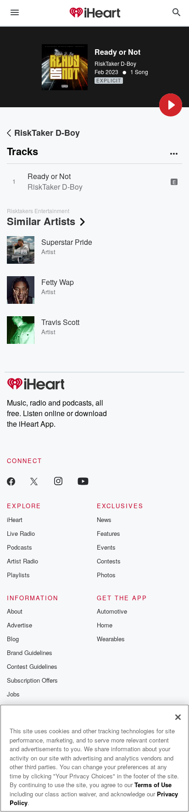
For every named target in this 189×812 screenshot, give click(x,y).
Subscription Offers (32, 680)
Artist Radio (22, 561)
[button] (170, 104)
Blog (13, 638)
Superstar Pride (66, 242)
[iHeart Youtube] (83, 481)
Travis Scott (60, 322)
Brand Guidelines (29, 652)
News (104, 519)
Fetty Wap (57, 282)
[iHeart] (94, 13)
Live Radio (21, 533)
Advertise (19, 625)
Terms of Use (153, 784)
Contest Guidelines (32, 666)
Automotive (112, 611)
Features (108, 533)
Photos (106, 574)
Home (104, 625)
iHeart (14, 519)
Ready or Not (49, 176)
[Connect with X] (34, 481)
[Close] (178, 717)
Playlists (18, 574)
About (14, 611)
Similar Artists (41, 221)
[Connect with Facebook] (11, 481)
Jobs (13, 694)
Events (106, 547)
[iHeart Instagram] (58, 481)
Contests (109, 561)
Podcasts (19, 547)
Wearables (111, 638)
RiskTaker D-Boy (115, 63)
